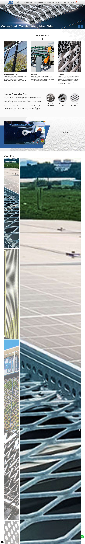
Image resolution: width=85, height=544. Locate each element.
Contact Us (67, 2)
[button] (79, 430)
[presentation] (79, 26)
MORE (65, 136)
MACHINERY (40, 2)
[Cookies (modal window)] (2, 542)
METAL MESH (33, 2)
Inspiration (48, 2)
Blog (53, 2)
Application (59, 2)
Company (26, 2)
